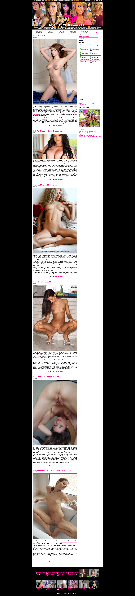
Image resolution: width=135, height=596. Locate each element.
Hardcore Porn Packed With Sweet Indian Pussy (90, 136)
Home (80, 36)
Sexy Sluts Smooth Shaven (44, 282)
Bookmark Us (86, 36)
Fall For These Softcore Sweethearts (48, 131)
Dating (80, 103)
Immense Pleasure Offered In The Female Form (52, 470)
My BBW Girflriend (73, 31)
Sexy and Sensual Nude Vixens (45, 185)
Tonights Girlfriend (84, 31)
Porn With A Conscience (43, 36)
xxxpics (96, 32)
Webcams (92, 103)
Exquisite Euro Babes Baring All (46, 377)
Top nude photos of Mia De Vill (86, 132)
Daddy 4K (62, 31)
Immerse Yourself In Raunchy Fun (86, 135)
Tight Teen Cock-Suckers (84, 134)
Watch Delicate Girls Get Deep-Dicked (87, 131)
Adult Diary (81, 101)
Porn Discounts (59, 125)
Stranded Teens (39, 31)
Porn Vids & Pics (93, 101)
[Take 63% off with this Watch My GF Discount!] (67, 29)
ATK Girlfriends (50, 31)
